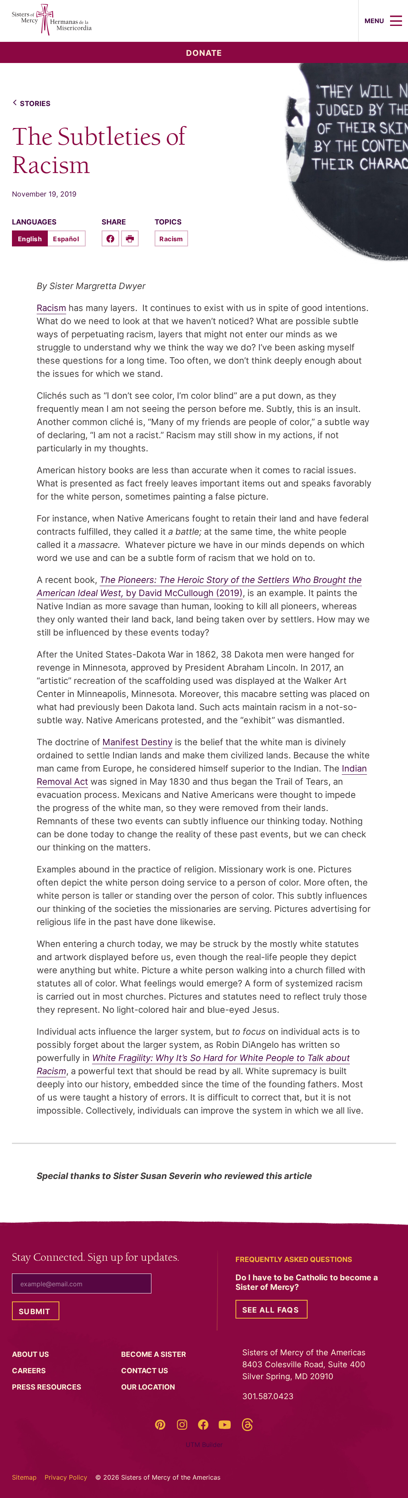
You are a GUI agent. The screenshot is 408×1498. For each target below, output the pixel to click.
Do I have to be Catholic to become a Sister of (306, 1282)
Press (47, 1387)
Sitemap (24, 1477)
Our (149, 1387)
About (31, 1354)
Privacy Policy (66, 1477)
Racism (171, 239)
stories (35, 103)
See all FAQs (270, 1310)
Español (66, 239)
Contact (145, 1370)
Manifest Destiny (137, 742)
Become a (154, 1354)
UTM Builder (204, 1445)
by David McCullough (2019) (183, 593)
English (30, 239)
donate (204, 53)
